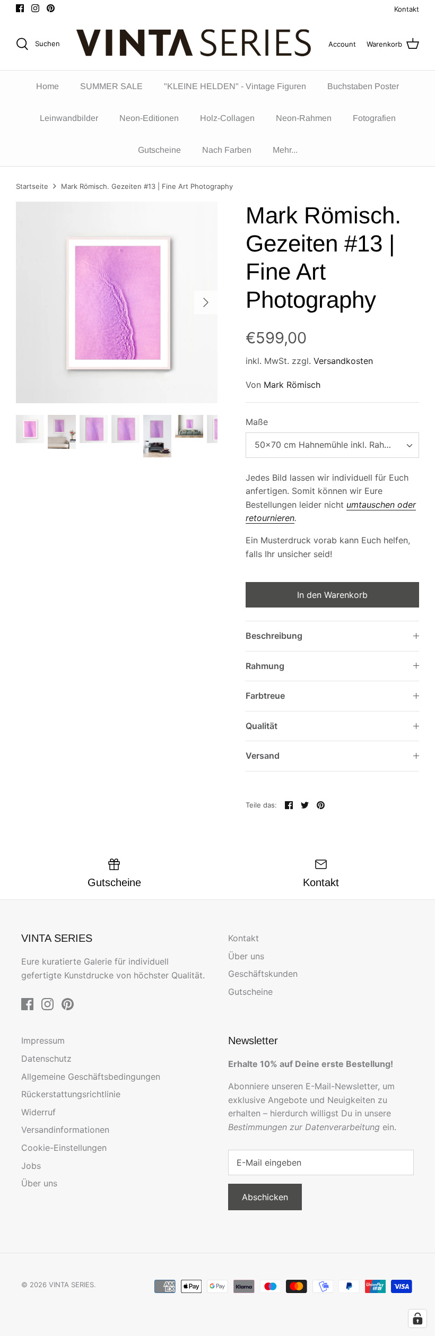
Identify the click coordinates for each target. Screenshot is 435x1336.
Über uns (246, 956)
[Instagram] (35, 8)
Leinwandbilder (69, 118)
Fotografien (374, 118)
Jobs (31, 1165)
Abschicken (265, 1197)
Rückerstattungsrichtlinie (70, 1094)
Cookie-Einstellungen (64, 1147)
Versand (263, 755)
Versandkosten (343, 360)
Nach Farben (226, 149)
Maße (257, 422)
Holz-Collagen (227, 118)
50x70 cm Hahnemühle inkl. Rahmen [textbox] (328, 444)
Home (47, 86)
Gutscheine (159, 149)
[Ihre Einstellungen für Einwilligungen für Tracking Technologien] (417, 1318)
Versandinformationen (65, 1129)
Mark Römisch (292, 384)
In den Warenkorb (332, 594)
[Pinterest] (51, 8)
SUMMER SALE (111, 86)
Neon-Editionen (149, 118)
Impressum (43, 1040)
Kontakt (406, 9)
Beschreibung (274, 635)
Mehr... (285, 149)
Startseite (32, 186)
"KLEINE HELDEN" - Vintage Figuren (235, 86)
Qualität (261, 726)
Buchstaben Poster (363, 86)
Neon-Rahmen (304, 118)
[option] (117, 302)
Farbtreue (265, 695)
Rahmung (265, 666)
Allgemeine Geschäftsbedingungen (90, 1076)
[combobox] (332, 445)
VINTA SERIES (71, 1284)
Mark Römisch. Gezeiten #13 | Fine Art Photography (147, 186)
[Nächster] (206, 302)
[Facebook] (20, 8)
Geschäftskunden (263, 973)
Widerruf (38, 1112)
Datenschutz (46, 1058)
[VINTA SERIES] (197, 44)
